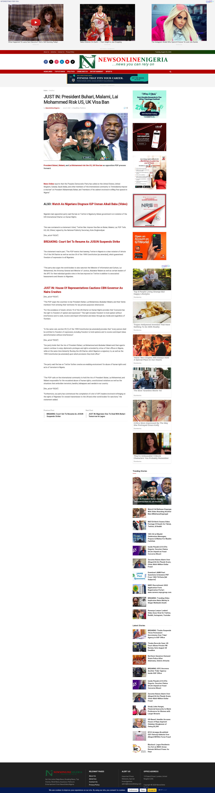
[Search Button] (170, 72)
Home (45, 90)
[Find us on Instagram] (56, 62)
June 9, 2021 (67, 108)
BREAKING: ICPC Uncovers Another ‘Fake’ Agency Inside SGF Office (158, 671)
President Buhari (51, 165)
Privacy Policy (70, 52)
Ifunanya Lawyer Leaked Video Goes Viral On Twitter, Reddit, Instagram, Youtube (159, 613)
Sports (109, 71)
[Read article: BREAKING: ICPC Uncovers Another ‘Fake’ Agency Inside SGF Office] (139, 672)
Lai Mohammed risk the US (80, 165)
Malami (62, 165)
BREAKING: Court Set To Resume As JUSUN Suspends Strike (82, 241)
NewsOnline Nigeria (52, 108)
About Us (46, 52)
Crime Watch (82, 71)
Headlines (48, 71)
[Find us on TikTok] (73, 62)
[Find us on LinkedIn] (62, 62)
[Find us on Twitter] (51, 62)
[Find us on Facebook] (46, 62)
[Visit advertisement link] (107, 79)
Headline (51, 90)
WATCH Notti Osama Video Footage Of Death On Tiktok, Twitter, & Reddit (159, 524)
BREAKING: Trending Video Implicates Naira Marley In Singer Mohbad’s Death (158, 600)
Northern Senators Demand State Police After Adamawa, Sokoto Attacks (159, 658)
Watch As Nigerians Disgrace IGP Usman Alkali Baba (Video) (89, 204)
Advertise (53, 52)
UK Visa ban (97, 165)
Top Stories (60, 71)
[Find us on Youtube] (67, 62)
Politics (70, 71)
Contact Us (61, 52)
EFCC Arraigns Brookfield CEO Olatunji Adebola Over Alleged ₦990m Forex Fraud (159, 734)
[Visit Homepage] (123, 62)
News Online (49, 184)
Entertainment (96, 71)
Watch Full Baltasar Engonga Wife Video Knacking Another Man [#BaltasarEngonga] (159, 511)
